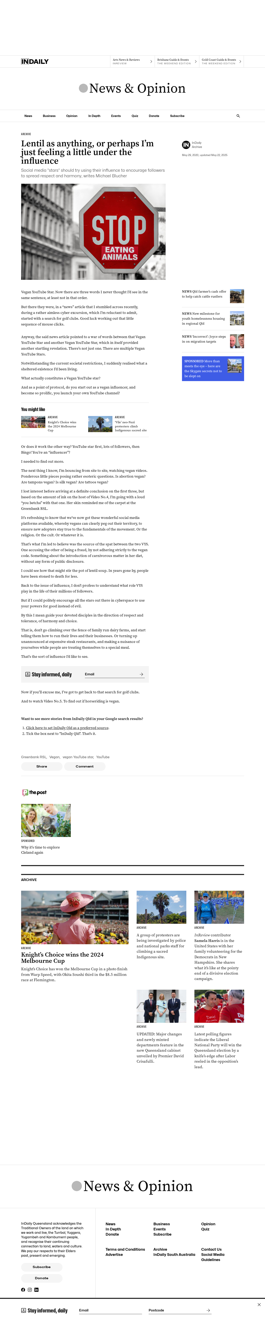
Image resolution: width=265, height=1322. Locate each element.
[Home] (43, 61)
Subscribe (177, 116)
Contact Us (211, 1249)
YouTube (103, 757)
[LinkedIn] (36, 1290)
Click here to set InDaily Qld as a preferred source (67, 727)
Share (41, 766)
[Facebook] (23, 1290)
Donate (154, 116)
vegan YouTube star (78, 757)
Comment (85, 766)
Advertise (114, 1254)
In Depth (94, 116)
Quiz (135, 116)
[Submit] (140, 674)
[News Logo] (132, 89)
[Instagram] (30, 1290)
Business (49, 116)
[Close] (259, 1305)
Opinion (71, 116)
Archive (160, 1249)
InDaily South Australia (174, 1254)
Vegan (54, 757)
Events (116, 116)
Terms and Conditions (125, 1249)
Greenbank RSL (33, 757)
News (28, 116)
